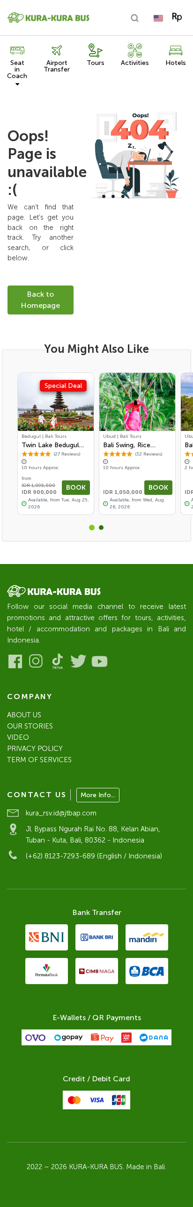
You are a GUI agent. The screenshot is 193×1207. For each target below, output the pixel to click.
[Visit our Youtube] (99, 661)
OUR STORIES (30, 726)
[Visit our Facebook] (15, 661)
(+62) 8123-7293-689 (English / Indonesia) (94, 856)
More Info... (98, 795)
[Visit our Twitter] (78, 661)
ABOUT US (24, 715)
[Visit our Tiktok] (57, 661)
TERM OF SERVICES (39, 760)
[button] (92, 527)
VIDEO (18, 737)
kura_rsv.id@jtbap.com (61, 813)
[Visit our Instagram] (36, 661)
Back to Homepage (40, 300)
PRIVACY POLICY (35, 748)
